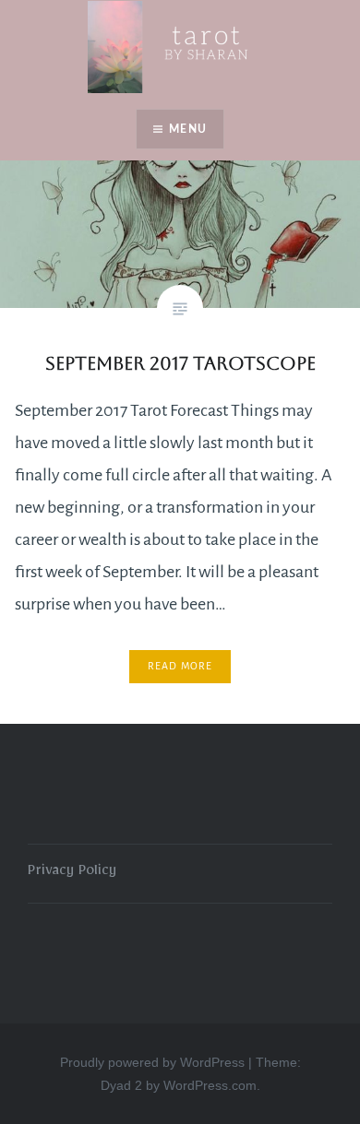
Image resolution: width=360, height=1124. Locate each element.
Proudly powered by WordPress (152, 1062)
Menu (188, 129)
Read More (180, 665)
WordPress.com (210, 1085)
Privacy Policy (72, 873)
